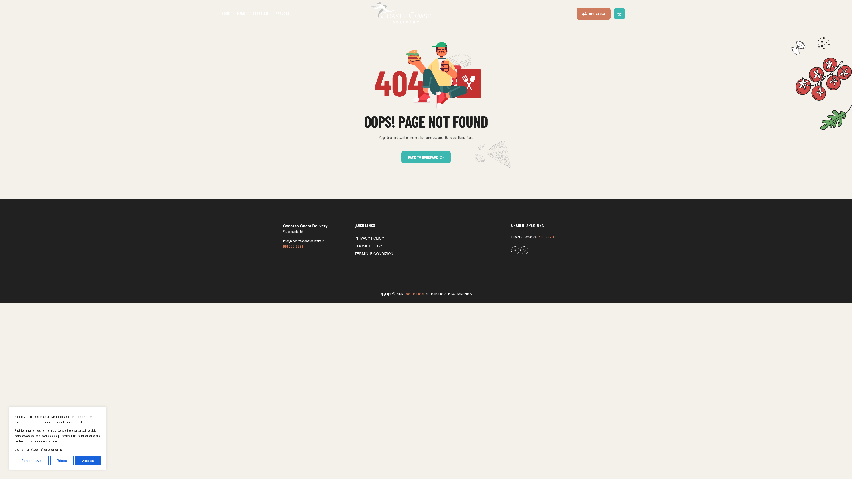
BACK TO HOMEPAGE (423, 157)
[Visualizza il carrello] (619, 13)
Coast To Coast (414, 293)
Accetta (88, 460)
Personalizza (31, 460)
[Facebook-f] (515, 250)
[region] (57, 438)
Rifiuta (62, 460)
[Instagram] (524, 250)
